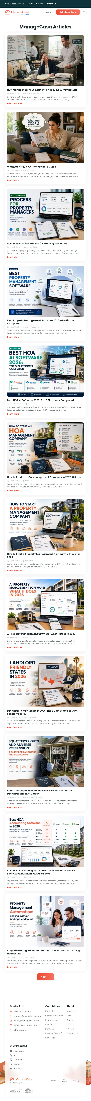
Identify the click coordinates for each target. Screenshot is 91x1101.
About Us (71, 1011)
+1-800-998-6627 (34, 4)
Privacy (76, 1081)
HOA (69, 1015)
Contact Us (51, 4)
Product (49, 1024)
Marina (70, 1024)
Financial (50, 1011)
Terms (53, 1081)
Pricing (70, 1029)
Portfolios (50, 1037)
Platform (49, 1029)
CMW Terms (64, 1080)
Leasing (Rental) (53, 1033)
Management (52, 1020)
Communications (54, 1015)
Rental (70, 1020)
